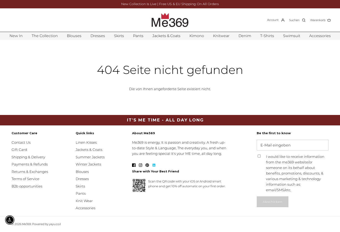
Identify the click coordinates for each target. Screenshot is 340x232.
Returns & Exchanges (30, 171)
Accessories (320, 36)
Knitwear (221, 36)
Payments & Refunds (30, 164)
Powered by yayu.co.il (46, 224)
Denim (244, 36)
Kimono (196, 36)
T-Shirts (267, 36)
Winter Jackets (88, 164)
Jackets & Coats (166, 36)
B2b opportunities (27, 186)
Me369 (26, 224)
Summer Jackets (90, 157)
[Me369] (170, 20)
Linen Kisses (86, 142)
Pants (138, 36)
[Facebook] (134, 165)
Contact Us (21, 142)
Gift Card (19, 149)
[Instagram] (140, 165)
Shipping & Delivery (28, 157)
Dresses (97, 36)
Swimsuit (291, 36)
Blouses (74, 36)
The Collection (45, 36)
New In (16, 36)
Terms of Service (25, 179)
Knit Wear (84, 201)
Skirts (119, 36)
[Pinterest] (147, 165)
